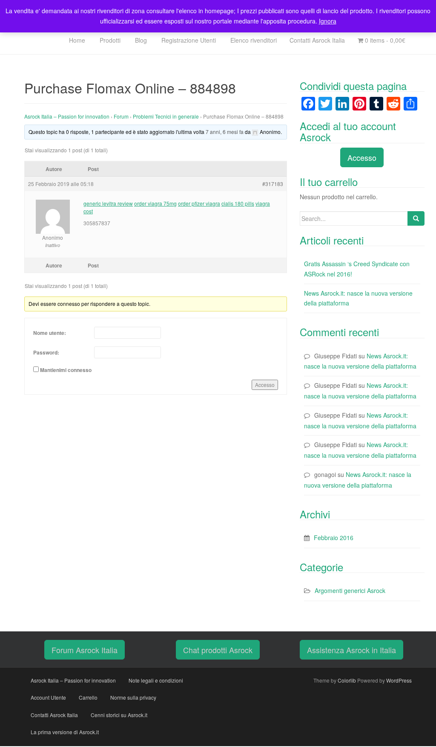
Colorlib (347, 680)
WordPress (399, 680)
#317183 (272, 183)
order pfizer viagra (199, 203)
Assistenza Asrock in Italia (351, 649)
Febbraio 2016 (333, 537)
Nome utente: (49, 333)
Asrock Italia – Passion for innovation (66, 116)
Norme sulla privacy (133, 697)
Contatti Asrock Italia (317, 40)
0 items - (384, 40)
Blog (140, 40)
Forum (121, 116)
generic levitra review (108, 203)
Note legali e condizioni (156, 680)
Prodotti (109, 40)
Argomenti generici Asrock (350, 590)
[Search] (416, 218)
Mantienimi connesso (66, 370)
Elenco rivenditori (253, 40)
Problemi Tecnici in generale (166, 116)
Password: (46, 352)
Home (76, 40)
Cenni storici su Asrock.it (119, 714)
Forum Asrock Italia (85, 649)
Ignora (327, 21)
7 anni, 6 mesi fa (225, 131)
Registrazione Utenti (188, 40)
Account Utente (48, 697)
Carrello (88, 697)
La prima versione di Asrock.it (65, 731)
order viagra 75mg (155, 203)
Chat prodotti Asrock (217, 649)
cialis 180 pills (237, 203)
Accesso (265, 384)
